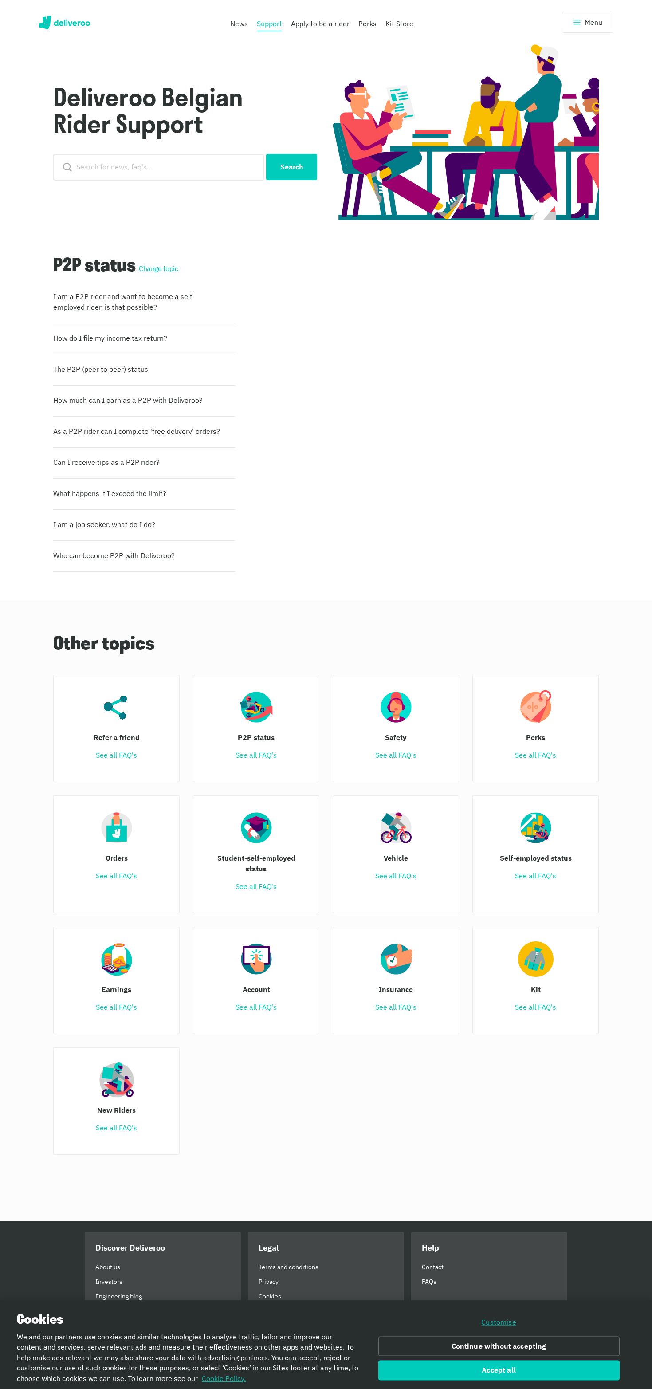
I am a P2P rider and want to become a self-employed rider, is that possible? (124, 301)
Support (269, 23)
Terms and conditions (288, 1267)
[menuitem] (239, 25)
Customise (498, 1322)
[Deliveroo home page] (64, 22)
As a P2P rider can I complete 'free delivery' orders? (136, 431)
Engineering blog (118, 1296)
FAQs (429, 1282)
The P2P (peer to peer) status (100, 369)
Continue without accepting (499, 1346)
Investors (108, 1282)
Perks (367, 23)
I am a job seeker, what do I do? (104, 524)
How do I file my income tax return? (110, 338)
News (239, 23)
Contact (433, 1267)
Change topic (158, 268)
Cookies (270, 1296)
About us (107, 1267)
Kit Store (399, 23)
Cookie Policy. (224, 1378)
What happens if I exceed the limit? (109, 493)
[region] (326, 1344)
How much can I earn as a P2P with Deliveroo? (128, 400)
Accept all (499, 1370)
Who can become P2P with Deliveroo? (114, 555)
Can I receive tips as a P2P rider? (106, 462)
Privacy (269, 1282)
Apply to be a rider (320, 23)
